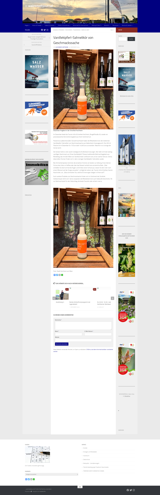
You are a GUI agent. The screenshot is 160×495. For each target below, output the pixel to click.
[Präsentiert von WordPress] (31, 491)
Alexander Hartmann (62, 47)
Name (57, 331)
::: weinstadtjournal (39, 6)
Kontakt (85, 448)
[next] (112, 298)
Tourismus (76, 30)
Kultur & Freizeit (36, 25)
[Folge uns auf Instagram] (47, 30)
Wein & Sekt (85, 30)
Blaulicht (106, 25)
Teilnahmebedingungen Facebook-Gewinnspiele (95, 467)
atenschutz (29, 195)
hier (43, 465)
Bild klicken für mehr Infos (126, 96)
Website (57, 337)
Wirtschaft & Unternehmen (80, 25)
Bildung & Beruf (96, 25)
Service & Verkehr (127, 25)
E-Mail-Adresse (88, 331)
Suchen (120, 36)
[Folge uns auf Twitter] (45, 30)
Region (27, 25)
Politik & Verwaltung (63, 25)
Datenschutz (86, 459)
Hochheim (68, 30)
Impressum (86, 455)
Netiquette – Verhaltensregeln (91, 463)
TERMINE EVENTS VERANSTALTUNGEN (93, 471)
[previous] (54, 298)
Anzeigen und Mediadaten (90, 452)
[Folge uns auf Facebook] (42, 30)
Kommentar (58, 320)
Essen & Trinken (58, 30)
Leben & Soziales (49, 25)
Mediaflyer (127, 396)
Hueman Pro (43, 491)
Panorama (115, 25)
